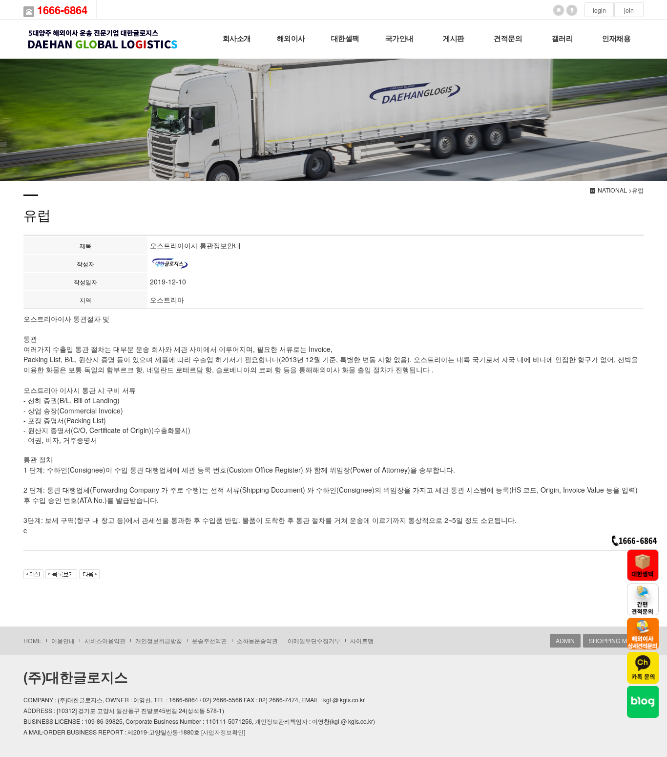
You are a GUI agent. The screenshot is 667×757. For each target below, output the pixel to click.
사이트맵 (362, 640)
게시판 (453, 39)
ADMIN (565, 640)
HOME (32, 640)
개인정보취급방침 (158, 640)
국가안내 (399, 39)
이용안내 (63, 640)
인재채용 (616, 39)
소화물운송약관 (257, 640)
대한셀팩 (345, 39)
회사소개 (237, 39)
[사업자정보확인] (223, 732)
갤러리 (562, 39)
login (599, 10)
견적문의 (508, 39)
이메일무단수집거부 (314, 640)
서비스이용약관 (104, 640)
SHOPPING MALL (613, 640)
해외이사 (291, 39)
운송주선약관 (209, 640)
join (629, 10)
